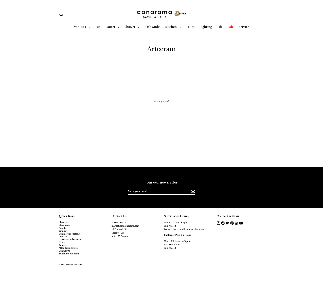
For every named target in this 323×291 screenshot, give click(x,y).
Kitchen (171, 26)
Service (244, 26)
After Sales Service (68, 248)
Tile (220, 26)
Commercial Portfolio (69, 234)
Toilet (190, 26)
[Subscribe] (192, 191)
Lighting (206, 26)
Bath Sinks (152, 26)
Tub (98, 26)
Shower (130, 26)
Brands (62, 228)
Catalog (62, 231)
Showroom (64, 225)
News (62, 242)
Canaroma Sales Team (70, 239)
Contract (63, 237)
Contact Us (64, 251)
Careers (62, 245)
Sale (231, 26)
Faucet (111, 26)
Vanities (80, 26)
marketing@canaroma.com (125, 226)
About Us (63, 222)
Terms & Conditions (69, 254)
